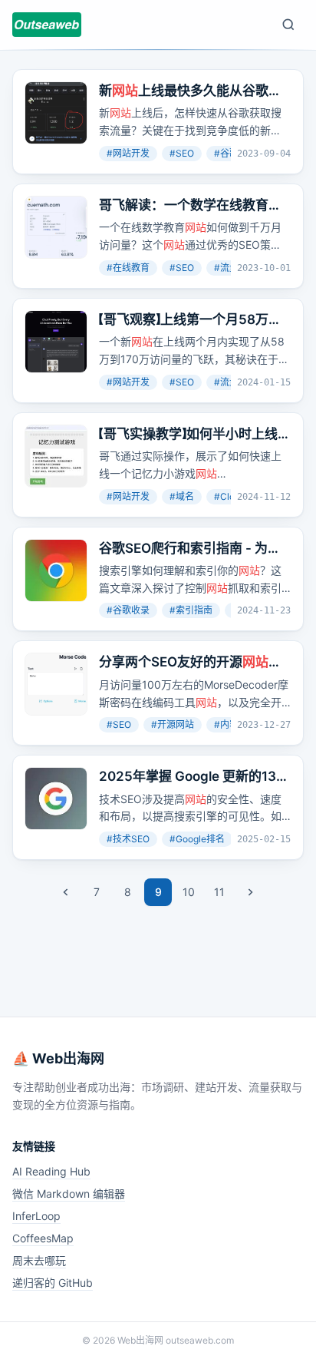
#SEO (182, 153)
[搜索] (288, 24)
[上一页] (66, 892)
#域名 (182, 496)
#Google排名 (197, 839)
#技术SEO (128, 839)
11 (219, 891)
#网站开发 (128, 153)
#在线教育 (128, 267)
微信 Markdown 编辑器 (68, 1193)
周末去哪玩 (39, 1260)
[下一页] (250, 892)
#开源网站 (172, 724)
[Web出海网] (46, 24)
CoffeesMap (43, 1238)
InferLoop (36, 1215)
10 (189, 891)
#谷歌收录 (128, 610)
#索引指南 (191, 610)
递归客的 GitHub (52, 1282)
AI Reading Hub (51, 1171)
